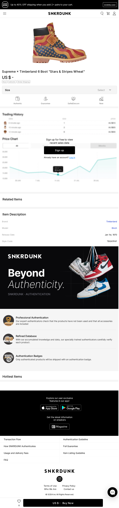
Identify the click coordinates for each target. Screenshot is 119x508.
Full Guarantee (70, 446)
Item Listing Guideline (74, 453)
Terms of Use (50, 486)
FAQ (6, 459)
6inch (114, 228)
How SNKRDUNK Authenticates (20, 446)
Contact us (69, 489)
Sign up (59, 150)
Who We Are (50, 489)
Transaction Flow (12, 439)
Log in (72, 157)
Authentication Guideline (75, 439)
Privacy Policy (68, 486)
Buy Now (63, 503)
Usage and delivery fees (16, 453)
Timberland (111, 221)
